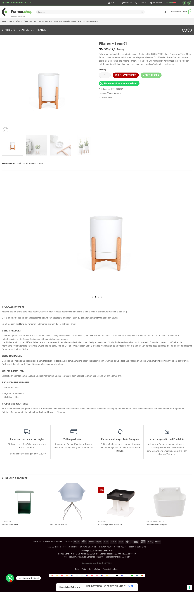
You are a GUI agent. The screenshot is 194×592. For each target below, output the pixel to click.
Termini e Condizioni (111, 569)
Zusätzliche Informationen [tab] (30, 163)
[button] (165, 12)
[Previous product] (190, 30)
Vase (110, 97)
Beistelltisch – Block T (11, 524)
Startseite (7, 21)
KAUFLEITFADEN (54, 547)
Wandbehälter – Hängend (156, 524)
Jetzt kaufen (151, 75)
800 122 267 (40, 453)
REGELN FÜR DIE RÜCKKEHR (65, 21)
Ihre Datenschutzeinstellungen (106, 586)
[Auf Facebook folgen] (184, 3)
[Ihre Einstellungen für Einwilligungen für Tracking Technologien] (189, 587)
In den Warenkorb (125, 75)
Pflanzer (41, 29)
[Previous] (7, 86)
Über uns (28, 21)
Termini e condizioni (137, 547)
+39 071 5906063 (27, 447)
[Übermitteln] (142, 12)
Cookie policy (120, 547)
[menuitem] (51, 575)
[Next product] (184, 30)
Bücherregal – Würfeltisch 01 (110, 524)
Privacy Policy (106, 547)
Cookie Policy (94, 569)
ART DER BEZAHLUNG (43, 21)
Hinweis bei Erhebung (69, 587)
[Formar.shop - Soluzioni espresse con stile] (17, 12)
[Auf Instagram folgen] (189, 3)
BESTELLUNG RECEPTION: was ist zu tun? (80, 547)
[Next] (89, 86)
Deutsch (169, 3)
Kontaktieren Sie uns (88, 21)
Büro (18, 21)
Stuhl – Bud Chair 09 (58, 524)
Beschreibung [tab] (8, 163)
